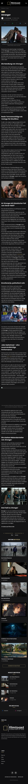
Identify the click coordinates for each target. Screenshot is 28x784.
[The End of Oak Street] (14, 650)
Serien (2, 759)
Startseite (3, 8)
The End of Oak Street (7, 659)
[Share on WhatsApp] (12, 23)
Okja (10, 356)
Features (3, 761)
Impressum (20, 776)
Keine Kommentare (6, 19)
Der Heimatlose (5, 598)
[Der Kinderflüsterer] (14, 549)
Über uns (3, 755)
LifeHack (3, 618)
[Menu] (2, 3)
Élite (12, 535)
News (2, 763)
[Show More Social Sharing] (25, 23)
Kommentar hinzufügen (14, 665)
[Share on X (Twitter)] (20, 23)
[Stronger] (14, 34)
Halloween (19, 254)
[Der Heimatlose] (14, 589)
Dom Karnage (8, 18)
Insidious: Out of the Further (9, 639)
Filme (3, 11)
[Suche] (26, 3)
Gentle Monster (5, 578)
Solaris (16, 535)
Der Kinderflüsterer (6, 558)
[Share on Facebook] (5, 23)
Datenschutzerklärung (11, 776)
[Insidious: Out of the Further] (14, 630)
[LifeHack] (14, 610)
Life (8, 356)
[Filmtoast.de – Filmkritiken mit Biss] (14, 3)
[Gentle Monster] (14, 569)
